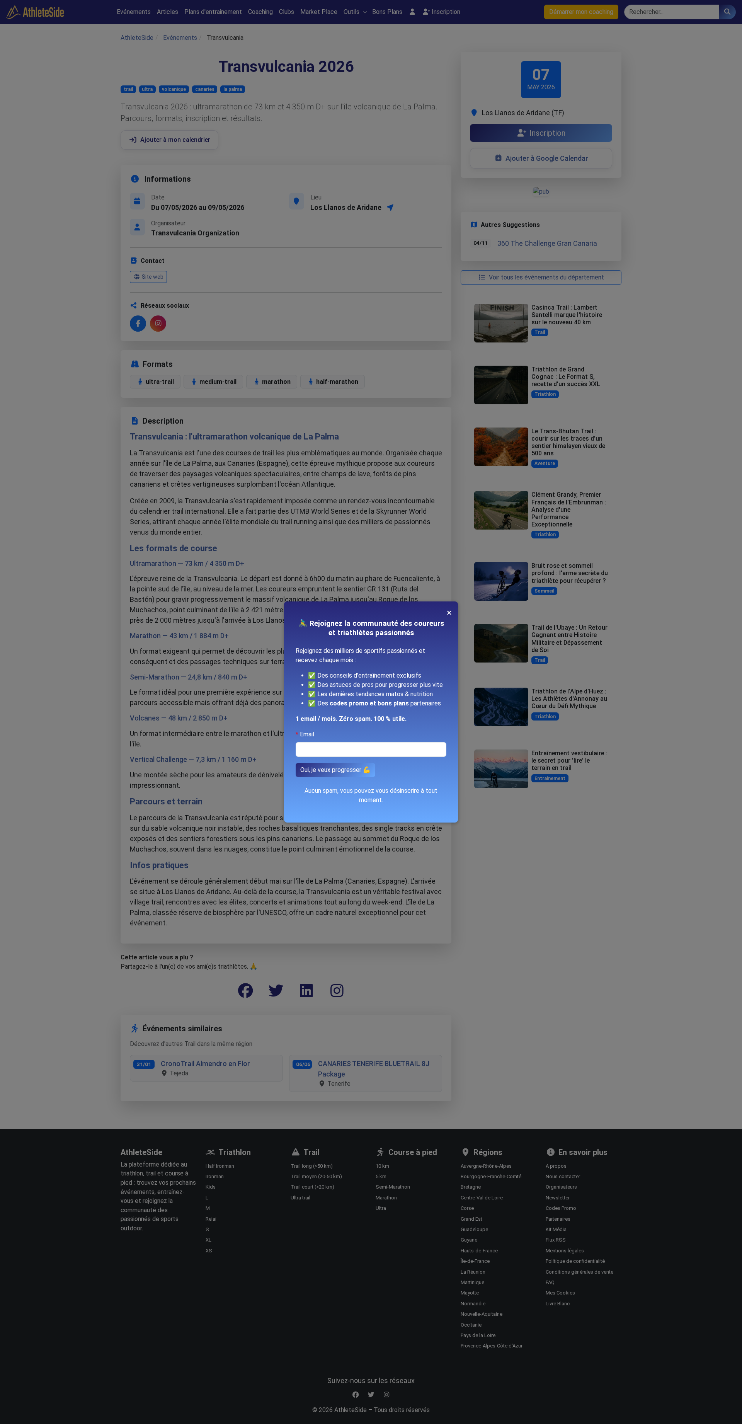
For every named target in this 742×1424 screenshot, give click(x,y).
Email (307, 734)
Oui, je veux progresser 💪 (335, 769)
